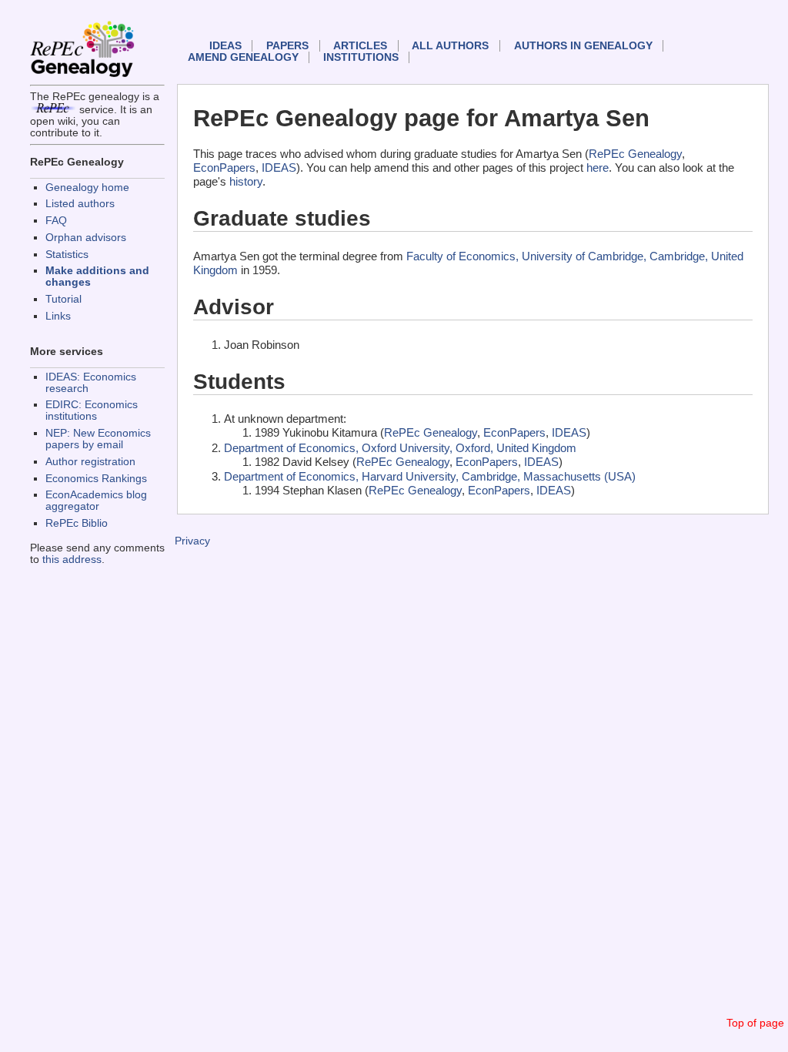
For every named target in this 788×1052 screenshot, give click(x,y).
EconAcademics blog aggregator (96, 500)
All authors (450, 46)
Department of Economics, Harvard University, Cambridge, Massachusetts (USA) (430, 476)
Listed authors (80, 203)
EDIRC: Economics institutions (91, 410)
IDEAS (225, 46)
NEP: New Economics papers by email (98, 439)
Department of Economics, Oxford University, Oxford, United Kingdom (400, 447)
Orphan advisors (85, 237)
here (597, 167)
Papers (287, 46)
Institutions (361, 57)
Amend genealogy (243, 57)
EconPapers (224, 167)
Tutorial (63, 299)
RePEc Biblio (76, 523)
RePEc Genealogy (635, 153)
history (245, 181)
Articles (360, 46)
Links (58, 316)
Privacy (192, 541)
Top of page (755, 1023)
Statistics (66, 254)
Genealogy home (87, 187)
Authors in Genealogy (583, 46)
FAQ (56, 220)
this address (72, 559)
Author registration (90, 461)
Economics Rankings (96, 478)
